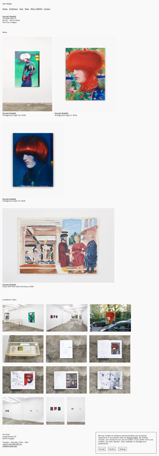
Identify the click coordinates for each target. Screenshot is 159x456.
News (27, 9)
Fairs (21, 9)
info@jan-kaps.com (9, 446)
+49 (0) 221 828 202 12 (12, 444)
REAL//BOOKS (36, 9)
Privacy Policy (132, 438)
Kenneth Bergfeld (9, 16)
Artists (5, 9)
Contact (47, 9)
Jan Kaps (7, 4)
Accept (102, 449)
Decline (112, 449)
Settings (122, 449)
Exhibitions (13, 9)
